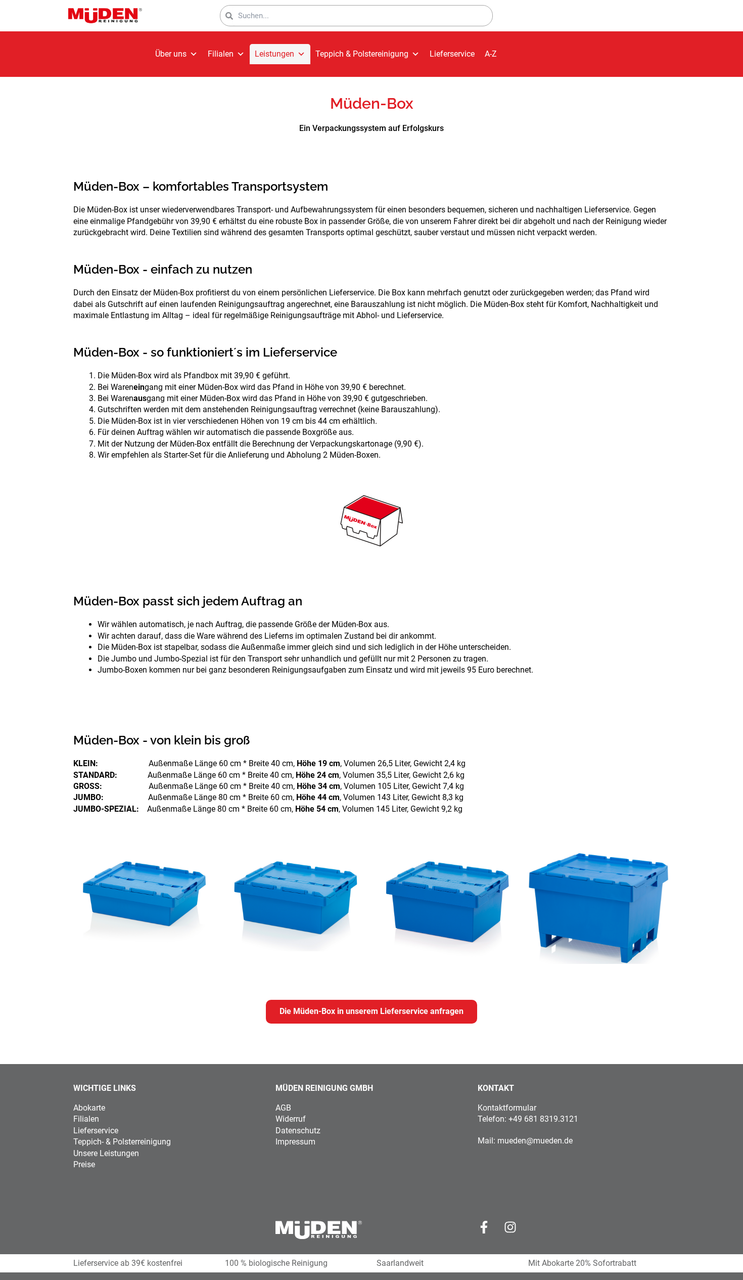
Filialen (221, 54)
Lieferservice (452, 54)
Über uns (171, 54)
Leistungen (274, 54)
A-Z (491, 54)
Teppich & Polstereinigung (361, 54)
